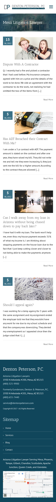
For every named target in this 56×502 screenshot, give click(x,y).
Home (8, 428)
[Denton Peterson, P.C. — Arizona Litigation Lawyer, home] (24, 7)
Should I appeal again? (18, 305)
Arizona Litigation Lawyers (16, 375)
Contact (9, 449)
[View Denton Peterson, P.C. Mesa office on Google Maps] (28, 484)
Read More (48, 99)
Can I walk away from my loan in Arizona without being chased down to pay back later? (26, 222)
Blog (7, 442)
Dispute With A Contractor (21, 64)
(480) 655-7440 (11, 397)
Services (9, 435)
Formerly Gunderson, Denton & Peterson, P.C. (25, 389)
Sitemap (11, 419)
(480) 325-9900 (11, 383)
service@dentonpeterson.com (18, 403)
